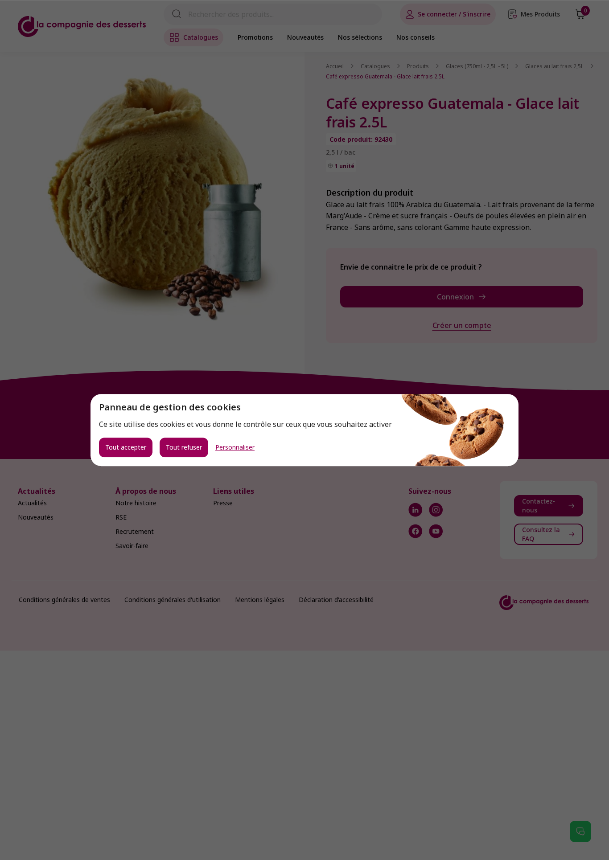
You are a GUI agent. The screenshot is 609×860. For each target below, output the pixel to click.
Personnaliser (235, 447)
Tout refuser (184, 447)
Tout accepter (125, 447)
